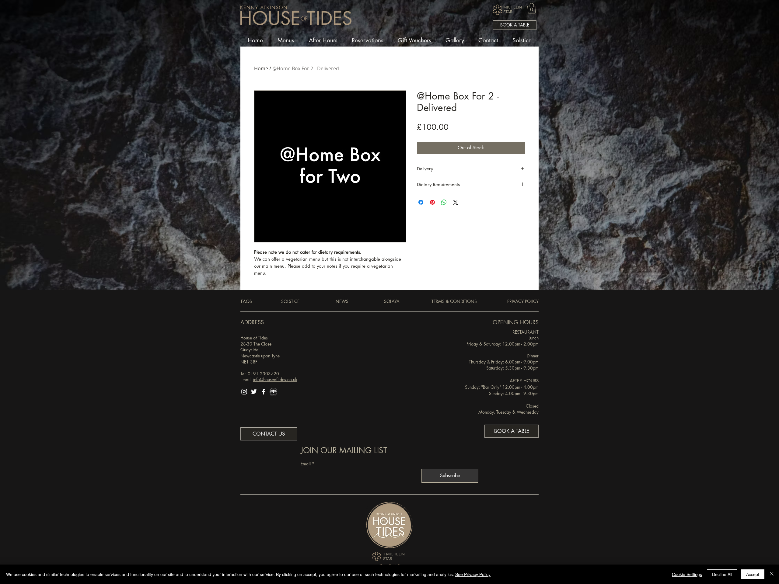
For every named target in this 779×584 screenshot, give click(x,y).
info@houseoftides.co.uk (275, 379)
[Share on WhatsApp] (444, 202)
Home (261, 68)
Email (307, 463)
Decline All (722, 574)
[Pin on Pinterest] (432, 202)
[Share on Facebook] (420, 202)
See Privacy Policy (473, 574)
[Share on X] (455, 202)
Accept (752, 574)
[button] (531, 8)
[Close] (771, 574)
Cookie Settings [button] (687, 574)
